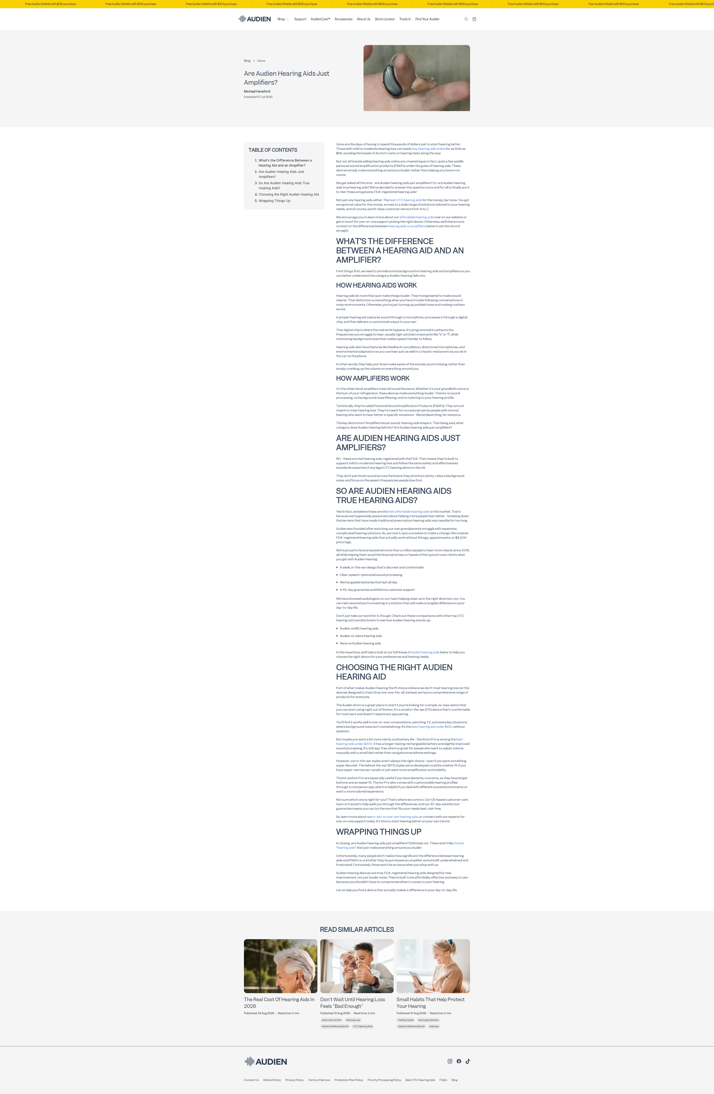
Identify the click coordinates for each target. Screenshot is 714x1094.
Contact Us (251, 1080)
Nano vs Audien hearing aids (360, 643)
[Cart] (474, 19)
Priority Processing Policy (384, 1080)
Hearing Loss (353, 1020)
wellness (434, 1026)
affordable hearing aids (417, 217)
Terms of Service (319, 1080)
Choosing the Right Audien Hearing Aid (289, 194)
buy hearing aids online (428, 149)
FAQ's (443, 1080)
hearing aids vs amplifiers (407, 226)
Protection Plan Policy (349, 1080)
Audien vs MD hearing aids (359, 628)
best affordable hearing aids (408, 512)
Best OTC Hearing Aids (420, 1080)
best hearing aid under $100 (432, 727)
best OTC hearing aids (405, 200)
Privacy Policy (294, 1080)
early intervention (332, 1020)
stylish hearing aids (425, 652)
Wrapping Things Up (274, 201)
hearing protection (428, 1020)
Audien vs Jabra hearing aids (361, 636)
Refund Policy (272, 1080)
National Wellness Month (335, 1026)
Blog (454, 1080)
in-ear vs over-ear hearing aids (395, 817)
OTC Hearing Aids (362, 1026)
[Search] (466, 19)
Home (261, 61)
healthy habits (406, 1020)
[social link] (450, 1062)
